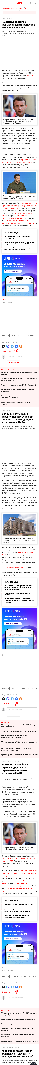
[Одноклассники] (21, 346)
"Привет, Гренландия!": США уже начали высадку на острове (19, 743)
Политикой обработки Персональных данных (15, 8)
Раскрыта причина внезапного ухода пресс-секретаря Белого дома (16, 397)
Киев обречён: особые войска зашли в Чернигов (18, 1046)
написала (30, 75)
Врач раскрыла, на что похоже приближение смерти (19, 755)
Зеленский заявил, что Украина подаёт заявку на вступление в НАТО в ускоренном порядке (19, 205)
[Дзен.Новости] (3, 346)
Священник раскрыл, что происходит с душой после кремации (19, 373)
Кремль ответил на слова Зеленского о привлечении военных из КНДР (14, 737)
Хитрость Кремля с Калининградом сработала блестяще (17, 1056)
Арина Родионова (8, 997)
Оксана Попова (7, 655)
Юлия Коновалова (8, 302)
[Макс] (8, 346)
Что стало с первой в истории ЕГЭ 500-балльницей (18, 385)
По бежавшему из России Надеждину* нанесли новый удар (17, 390)
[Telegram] (12, 346)
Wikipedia (4, 299)
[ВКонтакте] (16, 346)
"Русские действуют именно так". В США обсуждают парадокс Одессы (19, 379)
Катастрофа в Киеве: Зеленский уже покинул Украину (16, 403)
